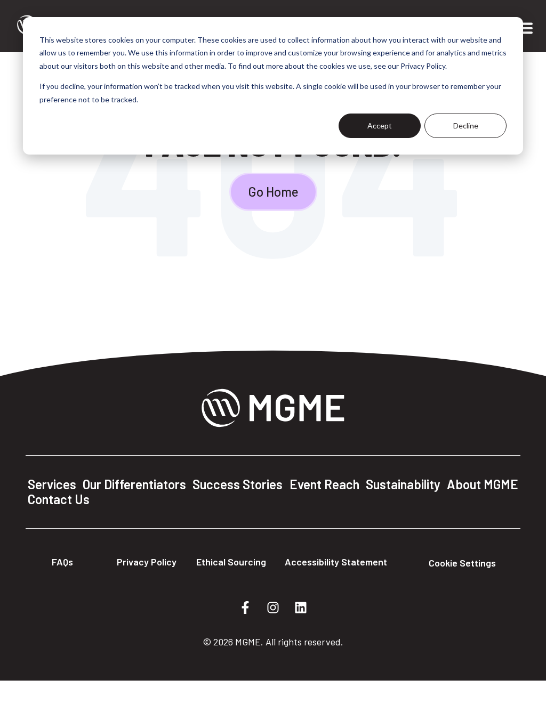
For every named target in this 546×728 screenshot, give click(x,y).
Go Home (273, 191)
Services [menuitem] (52, 484)
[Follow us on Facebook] (245, 607)
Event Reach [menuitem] (324, 484)
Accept (379, 125)
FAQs (62, 561)
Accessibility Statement (336, 561)
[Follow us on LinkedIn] (300, 607)
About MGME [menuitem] (482, 484)
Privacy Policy (146, 561)
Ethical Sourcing (231, 561)
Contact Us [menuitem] (59, 499)
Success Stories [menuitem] (237, 484)
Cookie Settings (462, 563)
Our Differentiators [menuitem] (134, 484)
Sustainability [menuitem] (403, 484)
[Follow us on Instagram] (273, 607)
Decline (465, 125)
